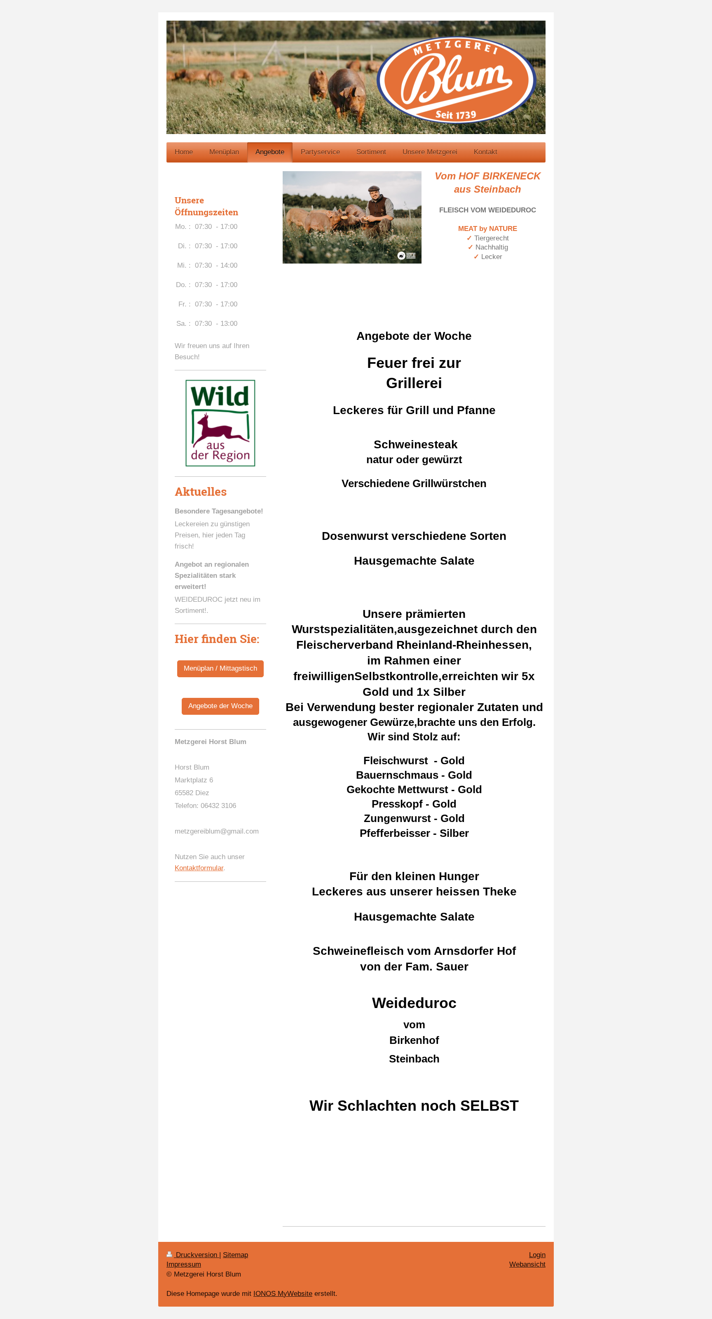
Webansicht (527, 1264)
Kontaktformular (199, 868)
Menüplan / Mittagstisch (220, 668)
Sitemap (235, 1255)
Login (537, 1255)
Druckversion (196, 1255)
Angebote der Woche (220, 706)
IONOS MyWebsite (282, 1294)
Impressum (183, 1264)
